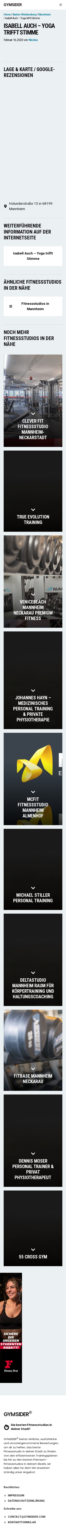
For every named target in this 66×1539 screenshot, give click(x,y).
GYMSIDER (13, 5)
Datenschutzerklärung (26, 1500)
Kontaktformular (22, 1522)
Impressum (16, 1495)
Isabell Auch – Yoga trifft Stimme (33, 256)
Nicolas (33, 40)
